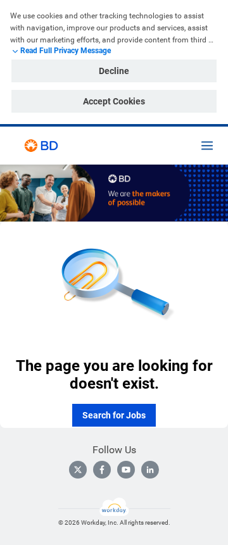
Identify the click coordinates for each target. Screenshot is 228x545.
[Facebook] (102, 470)
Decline (114, 71)
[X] (78, 470)
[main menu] (207, 146)
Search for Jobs (114, 415)
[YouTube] (126, 470)
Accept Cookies (114, 101)
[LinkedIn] (150, 470)
